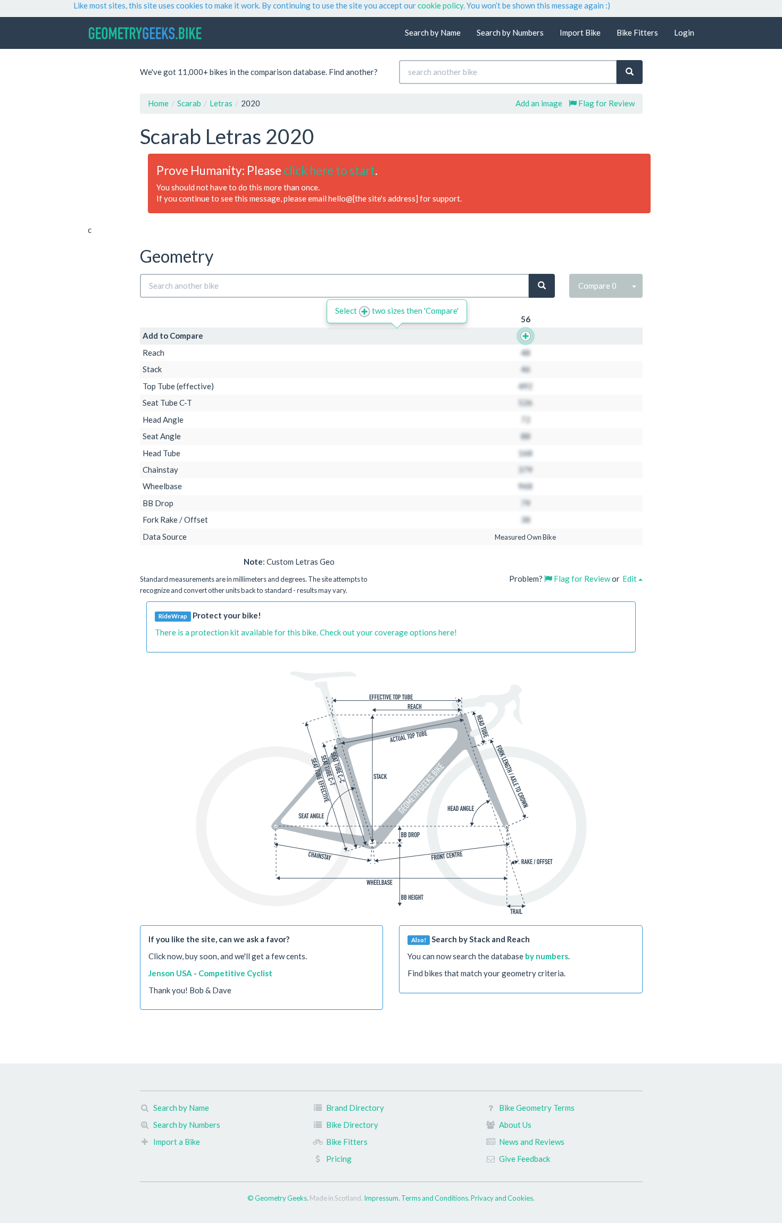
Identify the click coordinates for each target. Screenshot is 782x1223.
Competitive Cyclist (235, 973)
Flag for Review (606, 103)
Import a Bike (176, 1141)
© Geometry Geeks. (278, 1198)
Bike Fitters (637, 32)
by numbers (546, 956)
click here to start (329, 170)
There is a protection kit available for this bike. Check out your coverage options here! (306, 632)
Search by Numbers (510, 32)
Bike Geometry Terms (537, 1107)
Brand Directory (355, 1107)
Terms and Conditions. (436, 1198)
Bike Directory (352, 1124)
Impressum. (382, 1198)
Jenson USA (170, 973)
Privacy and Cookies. (503, 1198)
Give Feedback (524, 1158)
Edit (630, 578)
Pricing (339, 1158)
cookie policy (440, 5)
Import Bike (580, 32)
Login (684, 32)
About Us (515, 1124)
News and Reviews (531, 1141)
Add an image (538, 103)
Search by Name (433, 32)
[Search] (630, 72)
